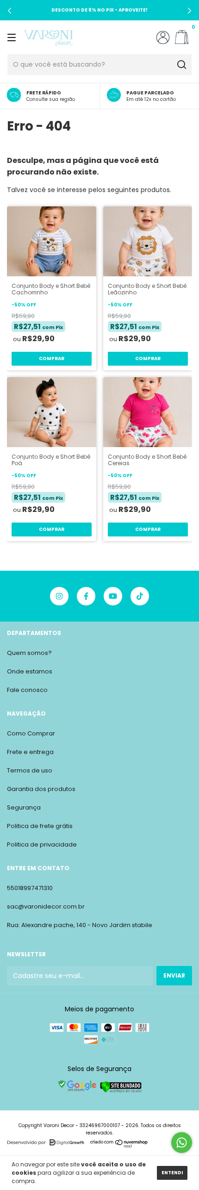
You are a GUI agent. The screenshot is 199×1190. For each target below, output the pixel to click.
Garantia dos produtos (41, 789)
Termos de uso (29, 770)
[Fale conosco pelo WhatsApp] (181, 1142)
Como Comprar (31, 733)
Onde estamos (29, 671)
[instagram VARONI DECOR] (59, 596)
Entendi (172, 1172)
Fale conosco (27, 689)
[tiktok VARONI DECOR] (140, 596)
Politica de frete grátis (40, 826)
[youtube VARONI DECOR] (113, 596)
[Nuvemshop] (119, 1145)
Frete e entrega (30, 752)
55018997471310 (30, 888)
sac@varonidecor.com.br (46, 906)
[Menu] (13, 37)
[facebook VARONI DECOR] (86, 596)
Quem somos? (29, 652)
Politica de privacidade (42, 844)
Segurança (24, 807)
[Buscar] (181, 64)
